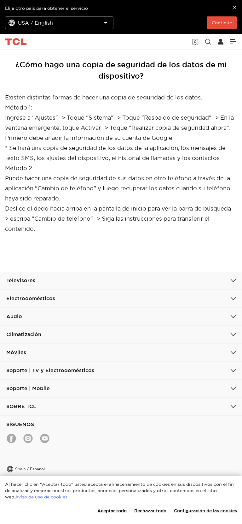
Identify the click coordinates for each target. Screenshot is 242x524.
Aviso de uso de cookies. (41, 497)
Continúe (222, 23)
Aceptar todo (112, 511)
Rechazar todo (150, 511)
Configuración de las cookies (205, 511)
